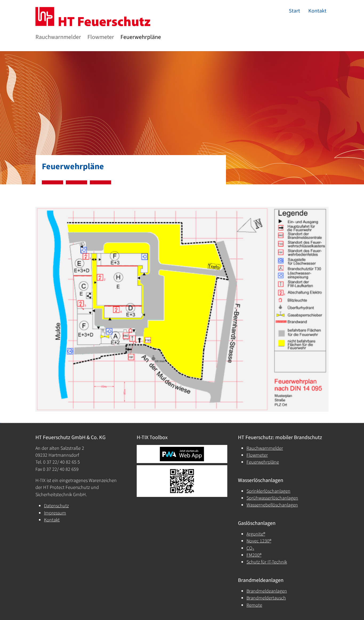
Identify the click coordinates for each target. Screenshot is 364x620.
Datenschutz (56, 506)
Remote (254, 605)
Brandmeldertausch (266, 598)
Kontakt (52, 520)
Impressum (55, 513)
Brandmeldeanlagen (266, 591)
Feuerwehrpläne (262, 462)
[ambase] (86, 16)
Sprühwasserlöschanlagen (272, 498)
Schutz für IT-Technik (266, 562)
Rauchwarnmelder (264, 448)
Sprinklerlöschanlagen (268, 491)
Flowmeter (257, 455)
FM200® (253, 555)
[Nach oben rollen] (352, 608)
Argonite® (255, 534)
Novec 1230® (258, 541)
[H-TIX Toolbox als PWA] (182, 454)
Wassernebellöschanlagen (272, 505)
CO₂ (250, 548)
